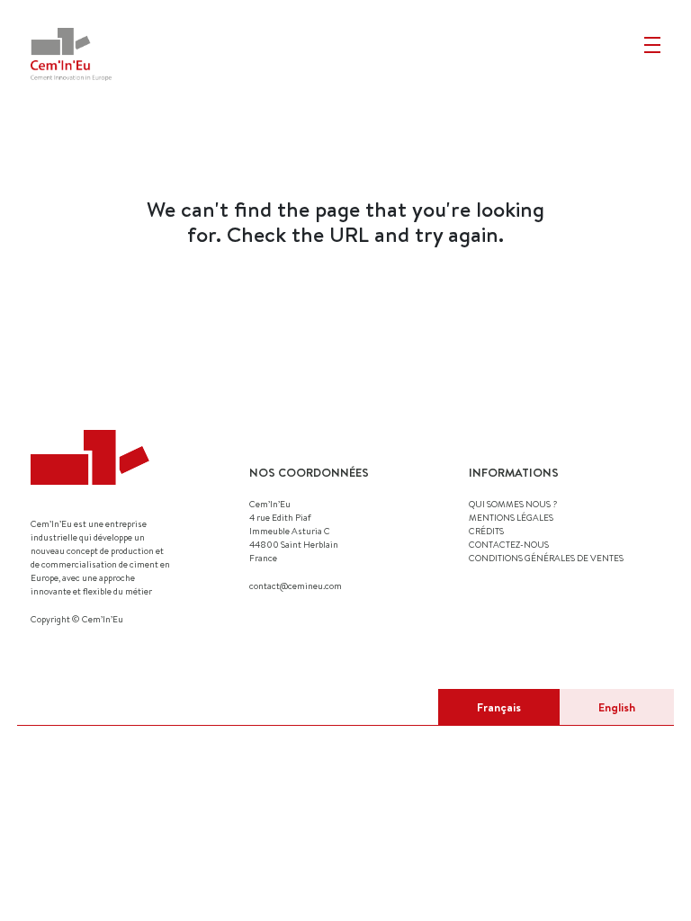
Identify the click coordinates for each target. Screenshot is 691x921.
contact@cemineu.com (295, 585)
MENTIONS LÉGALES (511, 517)
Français (499, 707)
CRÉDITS (486, 530)
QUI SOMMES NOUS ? (513, 503)
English (616, 707)
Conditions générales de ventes (546, 557)
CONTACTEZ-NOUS (509, 544)
